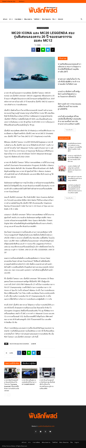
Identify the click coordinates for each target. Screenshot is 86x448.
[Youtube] (50, 431)
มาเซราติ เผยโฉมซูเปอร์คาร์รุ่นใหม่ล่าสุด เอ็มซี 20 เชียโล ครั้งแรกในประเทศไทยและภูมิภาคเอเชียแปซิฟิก (47, 384)
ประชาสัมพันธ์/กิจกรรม (42, 28)
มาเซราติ (33, 344)
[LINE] (43, 50)
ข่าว (10, 19)
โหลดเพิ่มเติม (69, 130)
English (60, 19)
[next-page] (9, 395)
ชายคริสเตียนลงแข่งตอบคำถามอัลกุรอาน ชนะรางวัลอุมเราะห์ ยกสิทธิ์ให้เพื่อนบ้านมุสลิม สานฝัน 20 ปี (75, 147)
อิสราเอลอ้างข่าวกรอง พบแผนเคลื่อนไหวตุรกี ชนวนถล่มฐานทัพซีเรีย (69, 106)
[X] (38, 50)
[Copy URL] (53, 50)
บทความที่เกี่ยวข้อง (12, 363)
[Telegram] (48, 50)
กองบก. (39, 45)
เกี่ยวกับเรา (21, 1)
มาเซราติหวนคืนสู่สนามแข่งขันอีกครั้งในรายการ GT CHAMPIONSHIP (29, 382)
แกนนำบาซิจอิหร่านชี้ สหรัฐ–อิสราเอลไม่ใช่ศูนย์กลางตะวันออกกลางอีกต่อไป (69, 94)
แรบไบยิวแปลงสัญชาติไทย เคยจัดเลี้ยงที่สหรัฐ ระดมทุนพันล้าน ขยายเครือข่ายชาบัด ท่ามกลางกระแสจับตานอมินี (75, 188)
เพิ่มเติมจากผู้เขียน (29, 363)
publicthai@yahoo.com (46, 426)
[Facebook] (33, 50)
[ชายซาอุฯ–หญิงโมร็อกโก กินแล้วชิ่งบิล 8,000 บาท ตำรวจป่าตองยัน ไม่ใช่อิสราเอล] (62, 158)
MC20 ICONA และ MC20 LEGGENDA (19, 344)
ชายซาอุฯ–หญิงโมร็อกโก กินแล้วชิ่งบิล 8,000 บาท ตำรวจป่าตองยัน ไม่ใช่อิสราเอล (69, 81)
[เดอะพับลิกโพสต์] (43, 10)
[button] (81, 19)
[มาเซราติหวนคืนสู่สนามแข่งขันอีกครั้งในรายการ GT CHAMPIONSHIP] (29, 373)
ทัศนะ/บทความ (28, 19)
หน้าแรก (5, 19)
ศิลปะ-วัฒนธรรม (46, 19)
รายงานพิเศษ (18, 19)
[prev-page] (5, 395)
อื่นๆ (54, 19)
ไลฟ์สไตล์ (36, 19)
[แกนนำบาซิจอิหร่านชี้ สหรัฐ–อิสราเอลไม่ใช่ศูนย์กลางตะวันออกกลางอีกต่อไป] (62, 168)
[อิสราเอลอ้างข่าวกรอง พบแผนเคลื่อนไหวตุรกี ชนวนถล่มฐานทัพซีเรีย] (62, 179)
